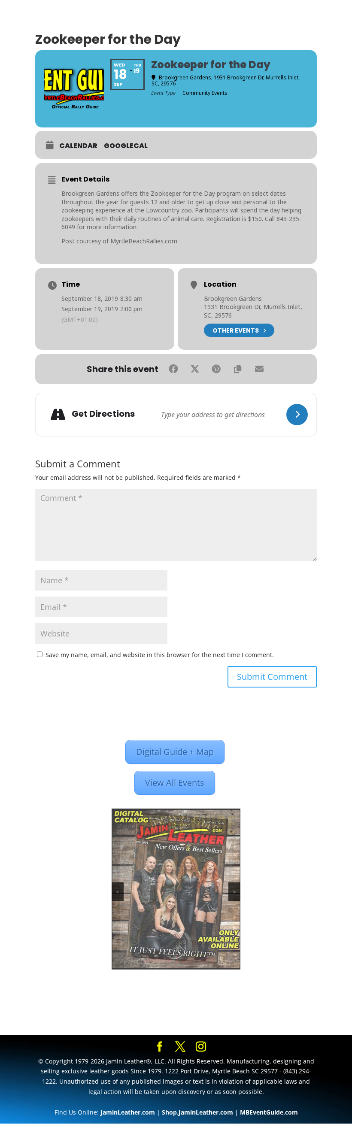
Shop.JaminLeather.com (197, 1112)
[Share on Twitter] (195, 369)
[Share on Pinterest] (216, 369)
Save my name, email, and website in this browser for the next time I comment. (160, 655)
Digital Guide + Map (175, 751)
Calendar (78, 146)
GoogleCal (126, 146)
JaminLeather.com (127, 1112)
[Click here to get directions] (297, 414)
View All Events (174, 782)
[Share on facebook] (173, 369)
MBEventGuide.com (269, 1112)
